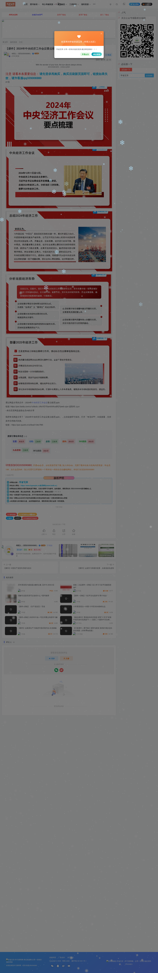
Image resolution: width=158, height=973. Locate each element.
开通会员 (85, 54)
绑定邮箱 (96, 54)
